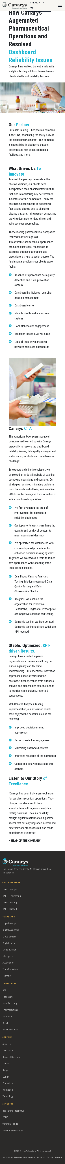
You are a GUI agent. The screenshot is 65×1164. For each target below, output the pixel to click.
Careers (6, 1063)
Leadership (8, 1050)
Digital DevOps (9, 923)
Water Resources (10, 1029)
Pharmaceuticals (10, 1010)
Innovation (8, 1089)
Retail (5, 1023)
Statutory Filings (10, 1123)
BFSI (4, 990)
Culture (6, 1076)
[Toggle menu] (59, 5)
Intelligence (8, 956)
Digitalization (9, 943)
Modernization (9, 949)
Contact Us (8, 1083)
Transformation (10, 969)
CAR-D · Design (10, 889)
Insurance (7, 1016)
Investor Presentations (13, 1130)
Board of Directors (11, 1057)
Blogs (5, 1070)
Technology (8, 1096)
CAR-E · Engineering (12, 896)
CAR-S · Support (10, 909)
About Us (7, 1044)
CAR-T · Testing (10, 902)
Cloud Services (9, 936)
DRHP (5, 1117)
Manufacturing (10, 1003)
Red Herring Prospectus (13, 1110)
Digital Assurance (11, 930)
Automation (8, 962)
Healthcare (7, 996)
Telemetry (7, 976)
